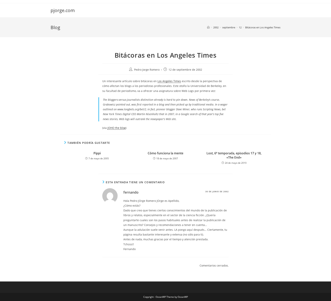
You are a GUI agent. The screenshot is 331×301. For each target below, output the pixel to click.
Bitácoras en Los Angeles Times (262, 27)
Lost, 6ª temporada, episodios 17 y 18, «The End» (233, 155)
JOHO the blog (116, 128)
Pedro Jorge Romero (147, 69)
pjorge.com (63, 10)
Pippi (97, 153)
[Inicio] (208, 27)
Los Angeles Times (169, 81)
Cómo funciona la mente (165, 153)
